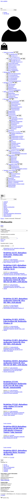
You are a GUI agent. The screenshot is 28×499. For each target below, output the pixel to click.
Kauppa (5, 12)
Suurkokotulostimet (15, 176)
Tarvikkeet (13, 141)
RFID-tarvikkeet (15, 161)
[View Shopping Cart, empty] (14, 46)
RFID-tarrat (13, 159)
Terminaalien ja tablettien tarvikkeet (19, 168)
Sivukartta (5, 212)
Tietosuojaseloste (7, 216)
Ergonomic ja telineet (13, 97)
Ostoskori (5, 209)
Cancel (2, 241)
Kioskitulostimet (12, 114)
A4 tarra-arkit (14, 117)
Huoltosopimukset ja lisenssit (17, 149)
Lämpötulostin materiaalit (17, 125)
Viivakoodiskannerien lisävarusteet (19, 153)
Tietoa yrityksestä (7, 214)
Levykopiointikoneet (13, 75)
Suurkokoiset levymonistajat (14, 81)
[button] (15, 52)
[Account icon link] (14, 42)
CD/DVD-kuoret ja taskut (14, 64)
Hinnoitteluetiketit (15, 122)
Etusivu (5, 203)
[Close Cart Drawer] (2, 460)
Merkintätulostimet (15, 108)
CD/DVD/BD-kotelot (13, 63)
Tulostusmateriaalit (12, 115)
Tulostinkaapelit (14, 144)
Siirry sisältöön (4, 1)
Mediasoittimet (11, 93)
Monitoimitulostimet (15, 173)
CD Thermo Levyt (15, 57)
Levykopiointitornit (12, 79)
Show (3, 239)
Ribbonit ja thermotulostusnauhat (15, 181)
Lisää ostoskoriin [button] (14, 259)
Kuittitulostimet (11, 111)
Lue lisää (12, 435)
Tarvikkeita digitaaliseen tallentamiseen (12, 213)
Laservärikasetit (11, 179)
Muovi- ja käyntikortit (16, 127)
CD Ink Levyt (14, 55)
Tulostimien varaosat (15, 143)
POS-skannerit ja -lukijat (13, 150)
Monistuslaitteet (7, 72)
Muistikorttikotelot (12, 88)
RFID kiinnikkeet (15, 162)
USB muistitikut (12, 84)
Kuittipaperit (14, 124)
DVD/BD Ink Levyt (15, 60)
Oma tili (5, 208)
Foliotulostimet (14, 105)
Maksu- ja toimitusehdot (8, 207)
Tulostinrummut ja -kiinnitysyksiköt (16, 183)
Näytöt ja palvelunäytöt (13, 94)
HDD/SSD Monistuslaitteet (14, 73)
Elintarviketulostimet (15, 104)
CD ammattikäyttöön (13, 54)
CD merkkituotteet (12, 67)
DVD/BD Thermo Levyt (16, 61)
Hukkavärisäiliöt (12, 185)
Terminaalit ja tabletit (13, 164)
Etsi (1, 8)
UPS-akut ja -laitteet (15, 146)
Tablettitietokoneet (15, 167)
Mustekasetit (11, 178)
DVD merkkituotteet (13, 69)
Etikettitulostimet (15, 102)
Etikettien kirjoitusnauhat (16, 121)
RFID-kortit (13, 158)
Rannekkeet (13, 128)
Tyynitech (3, 495)
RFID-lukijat (14, 156)
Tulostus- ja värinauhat (13, 182)
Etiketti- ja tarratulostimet (14, 101)
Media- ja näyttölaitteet (8, 91)
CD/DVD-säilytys (12, 66)
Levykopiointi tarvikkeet (13, 76)
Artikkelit (5, 201)
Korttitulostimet (11, 112)
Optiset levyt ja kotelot (8, 52)
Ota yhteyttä (6, 13)
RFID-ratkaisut (11, 155)
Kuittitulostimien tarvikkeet (17, 136)
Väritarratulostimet (15, 109)
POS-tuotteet (6, 99)
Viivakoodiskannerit (15, 152)
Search (2, 238)
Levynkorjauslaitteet (12, 78)
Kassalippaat (11, 130)
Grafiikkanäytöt (11, 96)
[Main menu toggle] (3, 196)
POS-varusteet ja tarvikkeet (14, 131)
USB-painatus (11, 85)
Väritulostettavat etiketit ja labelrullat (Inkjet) (16, 119)
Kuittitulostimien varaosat (17, 137)
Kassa (4, 204)
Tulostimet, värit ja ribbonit (9, 170)
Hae (15, 9)
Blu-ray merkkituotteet (13, 70)
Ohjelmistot (13, 147)
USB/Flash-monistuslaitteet (14, 90)
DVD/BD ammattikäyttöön (14, 58)
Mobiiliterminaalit (15, 165)
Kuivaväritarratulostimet (16, 106)
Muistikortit (10, 87)
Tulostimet (10, 172)
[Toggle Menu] (17, 52)
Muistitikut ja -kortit (7, 82)
